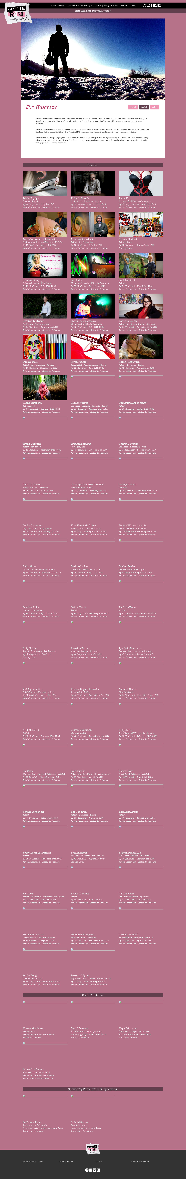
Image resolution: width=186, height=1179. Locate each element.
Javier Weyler (127, 566)
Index (124, 6)
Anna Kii (124, 198)
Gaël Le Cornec (32, 485)
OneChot (28, 771)
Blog (106, 6)
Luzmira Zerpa (79, 648)
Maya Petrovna (128, 1028)
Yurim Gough (30, 976)
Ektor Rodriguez (129, 362)
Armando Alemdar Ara (83, 239)
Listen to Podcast (51, 208)
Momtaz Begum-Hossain (85, 689)
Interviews (73, 6)
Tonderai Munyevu (82, 935)
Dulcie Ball (30, 362)
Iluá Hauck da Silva (83, 526)
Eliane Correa (79, 403)
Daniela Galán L (129, 321)
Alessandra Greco (33, 1028)
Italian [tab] (154, 107)
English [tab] (144, 107)
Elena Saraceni (32, 403)
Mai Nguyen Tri (32, 689)
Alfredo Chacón (80, 198)
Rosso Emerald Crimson (37, 853)
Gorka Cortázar (32, 526)
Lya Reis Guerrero (130, 648)
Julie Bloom (78, 607)
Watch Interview (31, 208)
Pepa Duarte (78, 771)
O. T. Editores (79, 1122)
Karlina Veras (127, 607)
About (61, 6)
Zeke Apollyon (80, 976)
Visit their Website (33, 1132)
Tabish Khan (126, 894)
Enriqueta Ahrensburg (132, 403)
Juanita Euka (31, 607)
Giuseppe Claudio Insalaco (87, 485)
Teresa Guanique (33, 935)
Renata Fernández (33, 812)
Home (53, 6)
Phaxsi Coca (126, 771)
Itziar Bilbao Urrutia (133, 526)
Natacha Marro (127, 689)
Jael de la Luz (79, 566)
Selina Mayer (79, 853)
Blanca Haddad (128, 239)
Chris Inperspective (83, 321)
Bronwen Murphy (33, 280)
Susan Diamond (80, 894)
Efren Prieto (79, 362)
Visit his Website (80, 1038)
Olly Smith (125, 730)
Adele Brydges (31, 198)
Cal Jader (76, 280)
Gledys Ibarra (127, 485)
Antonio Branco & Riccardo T (40, 239)
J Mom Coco (29, 566)
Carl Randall (127, 280)
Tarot (133, 6)
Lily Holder (30, 648)
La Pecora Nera (42, 1073)
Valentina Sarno (33, 1069)
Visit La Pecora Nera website (38, 1079)
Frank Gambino (32, 444)
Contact (98, 1162)
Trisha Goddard (128, 935)
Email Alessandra (32, 1038)
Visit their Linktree (82, 1132)
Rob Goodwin (79, 812)
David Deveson (80, 1028)
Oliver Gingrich (81, 730)
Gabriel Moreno (128, 444)
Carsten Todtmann (33, 321)
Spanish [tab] (133, 107)
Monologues (87, 6)
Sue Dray (28, 894)
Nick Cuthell (31, 730)
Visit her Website (128, 1038)
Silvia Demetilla (130, 853)
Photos (115, 6)
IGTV (98, 6)
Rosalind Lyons (128, 812)
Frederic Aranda (81, 444)
